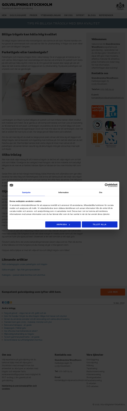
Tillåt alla (100, 224)
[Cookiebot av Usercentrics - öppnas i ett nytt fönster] (106, 185)
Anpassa (62, 224)
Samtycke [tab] (26, 192)
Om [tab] (100, 192)
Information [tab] (63, 192)
